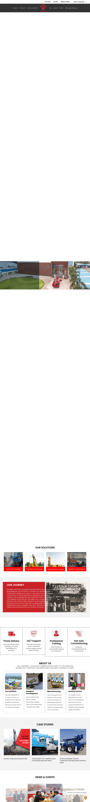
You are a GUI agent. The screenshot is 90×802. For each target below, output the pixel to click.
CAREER (55, 8)
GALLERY (48, 2)
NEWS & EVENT (65, 2)
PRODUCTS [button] (22, 8)
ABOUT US (15, 8)
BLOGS (56, 2)
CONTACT (61, 8)
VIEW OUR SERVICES (22, 287)
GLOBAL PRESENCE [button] (72, 8)
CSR (50, 8)
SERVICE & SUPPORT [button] (32, 8)
